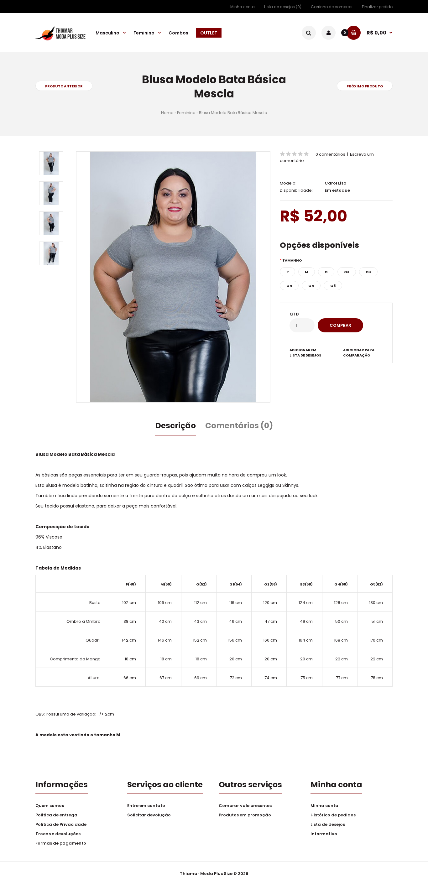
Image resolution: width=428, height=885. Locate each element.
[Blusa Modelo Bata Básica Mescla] (173, 277)
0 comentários (330, 154)
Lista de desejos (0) (282, 6)
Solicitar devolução (149, 815)
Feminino (186, 113)
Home (167, 113)
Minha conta (242, 6)
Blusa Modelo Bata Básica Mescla (233, 113)
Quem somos (49, 806)
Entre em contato (146, 806)
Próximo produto (365, 86)
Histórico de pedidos (333, 815)
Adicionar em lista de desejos (305, 352)
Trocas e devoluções (58, 834)
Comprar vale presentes (245, 806)
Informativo (324, 834)
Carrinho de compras (331, 6)
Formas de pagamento (60, 843)
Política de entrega (56, 815)
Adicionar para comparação (358, 352)
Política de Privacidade (60, 824)
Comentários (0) (239, 425)
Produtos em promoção (245, 815)
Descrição (175, 425)
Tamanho (292, 260)
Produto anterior (64, 86)
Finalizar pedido (377, 6)
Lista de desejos (328, 824)
